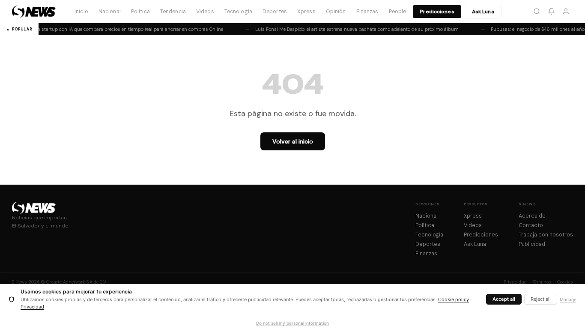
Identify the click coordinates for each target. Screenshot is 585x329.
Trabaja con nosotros (546, 234)
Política (140, 11)
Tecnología (238, 11)
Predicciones (437, 11)
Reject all (541, 299)
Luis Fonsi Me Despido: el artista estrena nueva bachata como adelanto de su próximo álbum (356, 29)
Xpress (306, 11)
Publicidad (532, 244)
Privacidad (515, 282)
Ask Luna (483, 11)
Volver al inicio (292, 141)
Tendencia (173, 11)
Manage (568, 299)
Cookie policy (453, 299)
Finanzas (367, 11)
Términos (542, 282)
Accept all (503, 299)
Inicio (81, 11)
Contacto (531, 225)
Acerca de (532, 215)
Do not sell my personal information (292, 323)
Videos (205, 11)
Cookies (565, 282)
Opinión (336, 11)
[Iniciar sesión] (565, 11)
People (397, 11)
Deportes (275, 11)
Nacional (109, 11)
